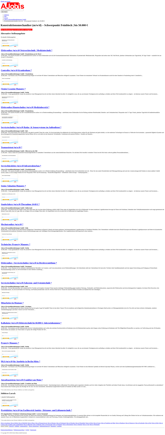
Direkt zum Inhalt (5, 1)
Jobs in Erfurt (89, 423)
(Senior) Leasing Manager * (13, 89)
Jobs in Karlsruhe (140, 423)
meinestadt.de (24, 426)
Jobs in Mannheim (18, 424)
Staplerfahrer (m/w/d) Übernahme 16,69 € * (20, 204)
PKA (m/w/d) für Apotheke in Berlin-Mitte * (20, 361)
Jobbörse (6, 15)
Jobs (5, 16)
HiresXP (11, 426)
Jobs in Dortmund (61, 423)
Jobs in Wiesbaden (95, 424)
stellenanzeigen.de (45, 426)
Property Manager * (10, 343)
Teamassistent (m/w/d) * (11, 147)
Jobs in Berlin (14, 423)
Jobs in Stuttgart (78, 424)
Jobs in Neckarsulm (47, 424)
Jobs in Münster (37, 424)
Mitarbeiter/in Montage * (12, 303)
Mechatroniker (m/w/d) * (12, 224)
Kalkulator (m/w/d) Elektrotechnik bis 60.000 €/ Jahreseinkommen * (31, 323)
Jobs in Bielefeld (22, 423)
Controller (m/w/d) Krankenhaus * (16, 70)
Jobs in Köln (155, 423)
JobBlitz (17, 426)
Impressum (33, 430)
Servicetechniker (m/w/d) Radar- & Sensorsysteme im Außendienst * (31, 127)
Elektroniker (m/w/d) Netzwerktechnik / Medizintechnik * (26, 50)
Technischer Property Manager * (15, 244)
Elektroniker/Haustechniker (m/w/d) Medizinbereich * (25, 107)
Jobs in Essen (97, 423)
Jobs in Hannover (130, 423)
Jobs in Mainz (9, 424)
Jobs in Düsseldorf (80, 423)
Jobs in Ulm (86, 424)
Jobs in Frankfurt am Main (108, 423)
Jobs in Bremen (51, 423)
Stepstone (53, 426)
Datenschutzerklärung (7, 430)
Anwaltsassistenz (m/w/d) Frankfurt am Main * (22, 380)
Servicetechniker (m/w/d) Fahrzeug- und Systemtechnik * (26, 283)
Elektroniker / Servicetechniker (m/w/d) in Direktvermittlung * (29, 263)
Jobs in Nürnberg (57, 424)
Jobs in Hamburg (120, 423)
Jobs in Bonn (31, 423)
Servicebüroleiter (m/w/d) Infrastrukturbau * (21, 166)
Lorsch (6, 18)
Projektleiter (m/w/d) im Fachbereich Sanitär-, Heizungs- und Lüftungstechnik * (36, 410)
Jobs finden (4, 12)
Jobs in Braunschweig (41, 423)
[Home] (12, 8)
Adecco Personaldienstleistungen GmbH (15, 19)
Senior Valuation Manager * (13, 186)
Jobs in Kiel (148, 423)
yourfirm (59, 426)
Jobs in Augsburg (5, 423)
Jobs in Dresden (70, 423)
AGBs (27, 430)
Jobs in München (28, 424)
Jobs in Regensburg (68, 424)
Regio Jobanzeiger (34, 426)
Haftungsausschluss (19, 430)
